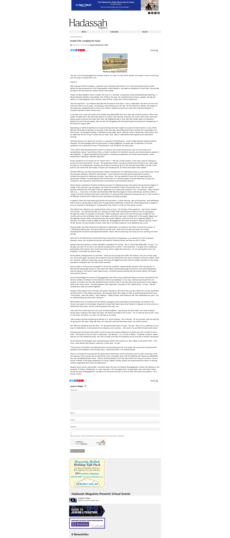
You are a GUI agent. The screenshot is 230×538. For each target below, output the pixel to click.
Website (73, 426)
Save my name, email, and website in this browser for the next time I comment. (97, 435)
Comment (74, 389)
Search (145, 31)
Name (73, 412)
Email (153, 49)
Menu (84, 31)
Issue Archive (76, 36)
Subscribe (114, 31)
